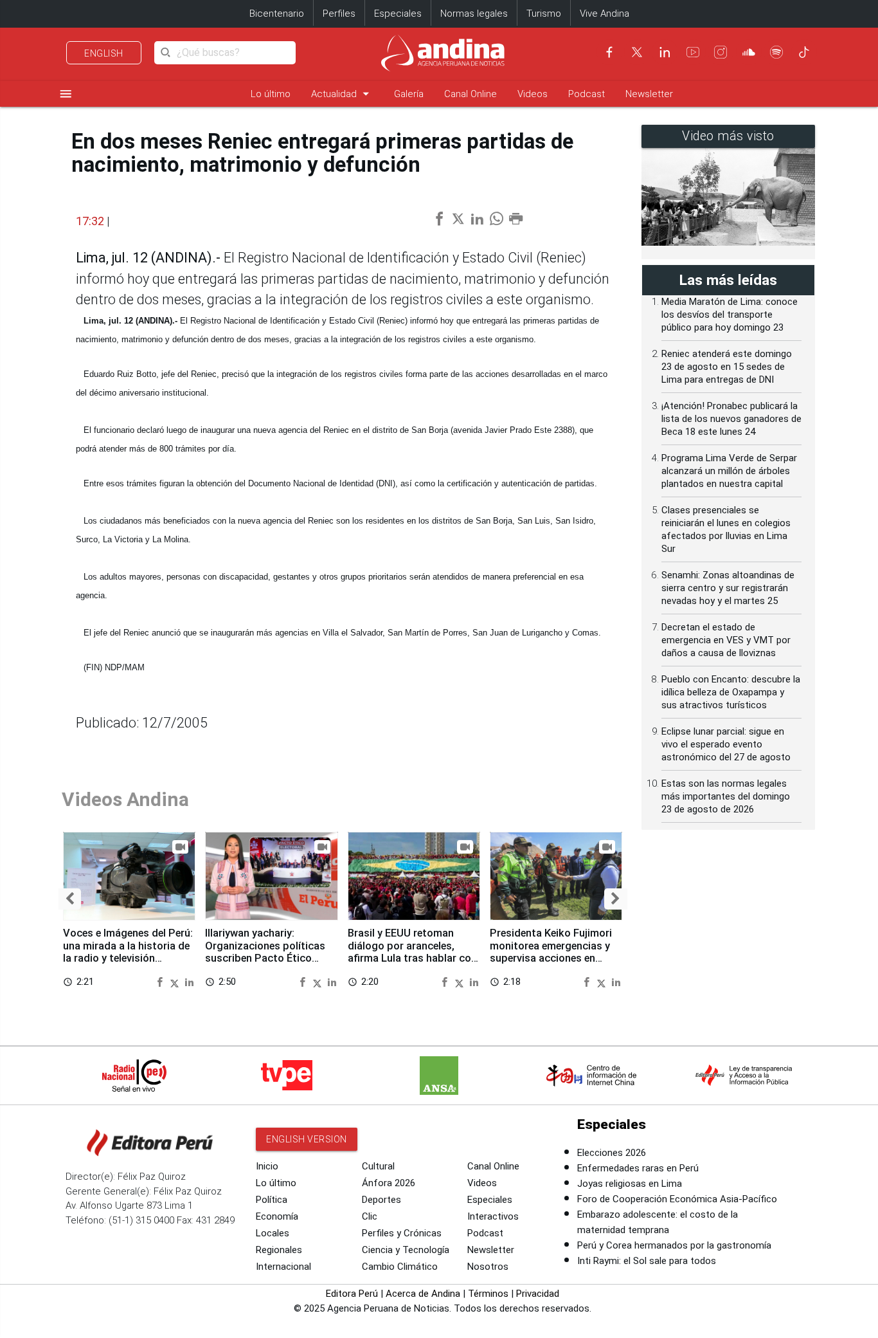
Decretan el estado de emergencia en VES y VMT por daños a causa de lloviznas (726, 640)
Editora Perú (352, 1293)
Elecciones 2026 (611, 1153)
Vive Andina (604, 13)
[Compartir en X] (176, 981)
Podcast (586, 94)
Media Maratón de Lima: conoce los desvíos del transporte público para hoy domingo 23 (729, 314)
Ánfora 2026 (388, 1183)
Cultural (378, 1166)
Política (271, 1199)
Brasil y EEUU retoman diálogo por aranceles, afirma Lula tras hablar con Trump (412, 952)
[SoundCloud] (749, 52)
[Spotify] (776, 52)
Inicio (267, 1166)
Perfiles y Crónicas (402, 1233)
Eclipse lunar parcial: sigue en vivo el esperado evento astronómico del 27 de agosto (726, 744)
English (103, 53)
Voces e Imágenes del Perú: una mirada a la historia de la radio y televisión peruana (128, 952)
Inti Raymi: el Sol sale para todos (646, 1261)
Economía (277, 1216)
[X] (637, 52)
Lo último (271, 94)
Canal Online (470, 94)
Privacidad (537, 1293)
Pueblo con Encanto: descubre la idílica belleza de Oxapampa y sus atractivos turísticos (730, 692)
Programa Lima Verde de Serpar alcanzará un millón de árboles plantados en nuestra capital (729, 471)
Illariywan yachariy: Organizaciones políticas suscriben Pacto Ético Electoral (265, 952)
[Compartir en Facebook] (161, 981)
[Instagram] (720, 52)
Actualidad (342, 93)
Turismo (543, 13)
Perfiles (339, 13)
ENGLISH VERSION (306, 1139)
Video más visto (728, 136)
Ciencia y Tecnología (405, 1250)
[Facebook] (609, 52)
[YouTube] (693, 52)
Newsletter (649, 94)
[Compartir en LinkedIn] (189, 981)
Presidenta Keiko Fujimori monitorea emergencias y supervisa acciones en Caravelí (551, 952)
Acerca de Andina (423, 1293)
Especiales (398, 13)
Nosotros (487, 1266)
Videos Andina (125, 799)
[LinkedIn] (664, 52)
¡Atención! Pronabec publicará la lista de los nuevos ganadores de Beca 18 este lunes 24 (731, 418)
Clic (369, 1216)
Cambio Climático (400, 1266)
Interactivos (493, 1216)
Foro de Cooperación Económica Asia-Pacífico (677, 1199)
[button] (69, 899)
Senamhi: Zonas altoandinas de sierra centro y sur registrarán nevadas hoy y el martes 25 (727, 588)
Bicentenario (276, 13)
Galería (409, 94)
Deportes (381, 1199)
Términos (488, 1293)
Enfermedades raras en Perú (638, 1168)
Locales (272, 1233)
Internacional (283, 1266)
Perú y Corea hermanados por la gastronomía (674, 1245)
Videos (532, 94)
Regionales (279, 1250)
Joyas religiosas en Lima (629, 1183)
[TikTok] (804, 52)
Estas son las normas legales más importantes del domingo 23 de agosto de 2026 (725, 796)
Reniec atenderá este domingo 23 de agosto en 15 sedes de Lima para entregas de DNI (726, 366)
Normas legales (474, 13)
